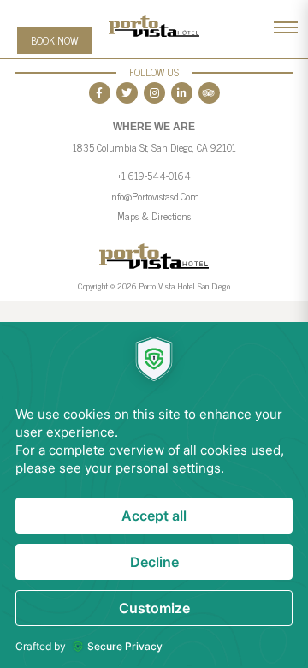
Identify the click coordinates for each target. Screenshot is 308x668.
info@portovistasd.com (154, 196)
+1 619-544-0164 (154, 175)
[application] (154, 495)
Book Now (54, 40)
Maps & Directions (154, 215)
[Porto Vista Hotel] (154, 48)
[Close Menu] (285, 28)
